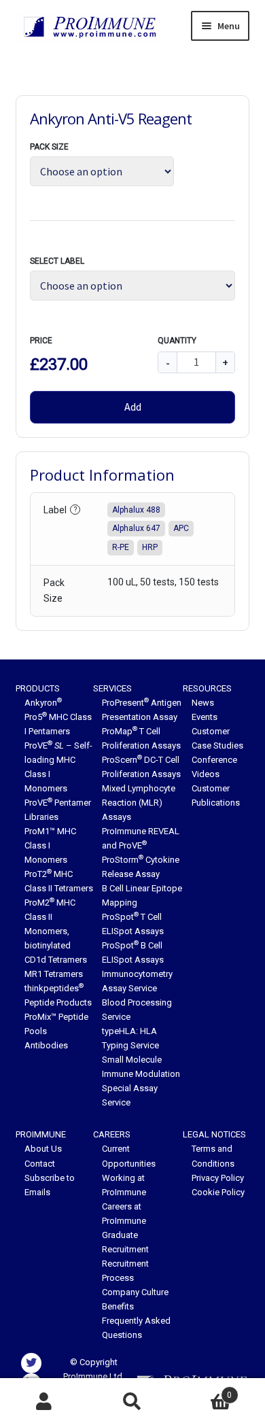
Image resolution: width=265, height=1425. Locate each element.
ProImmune (41, 1134)
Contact (39, 1163)
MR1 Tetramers (53, 974)
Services (112, 688)
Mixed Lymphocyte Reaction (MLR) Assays (138, 802)
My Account (44, 1402)
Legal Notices (214, 1134)
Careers (111, 1134)
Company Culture (135, 1292)
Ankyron (43, 703)
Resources (207, 688)
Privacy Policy (218, 1178)
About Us (43, 1149)
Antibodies (46, 1045)
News (203, 703)
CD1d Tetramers (55, 960)
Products (38, 688)
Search (132, 1402)
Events (204, 717)
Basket (204, 1390)
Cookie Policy (218, 1192)
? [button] (75, 509)
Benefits (118, 1306)
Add (132, 406)
